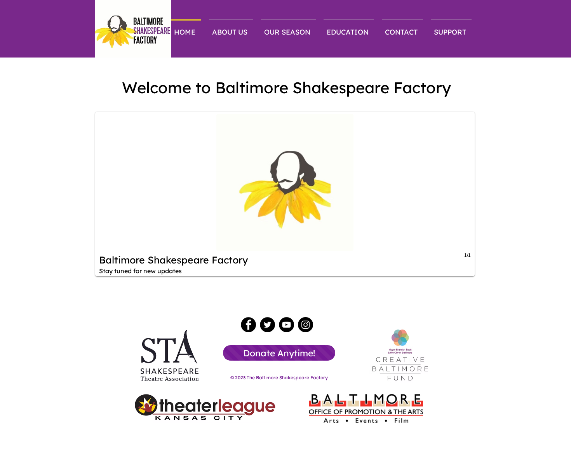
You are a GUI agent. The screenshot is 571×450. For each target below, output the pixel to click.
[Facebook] (248, 324)
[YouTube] (286, 324)
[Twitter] (267, 324)
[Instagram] (305, 324)
